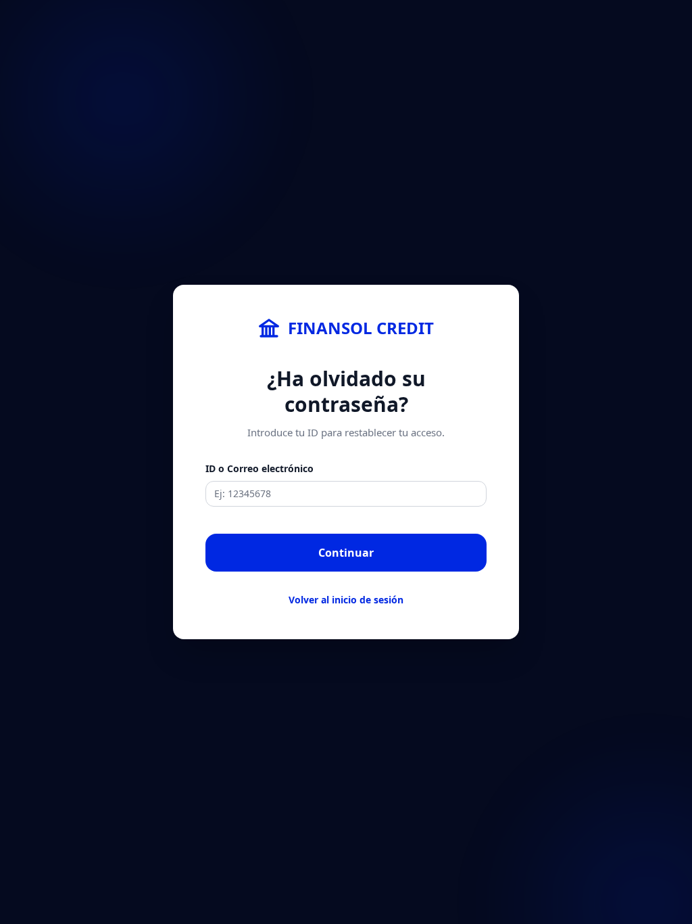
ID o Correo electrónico (259, 468)
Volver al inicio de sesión (346, 599)
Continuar (346, 552)
